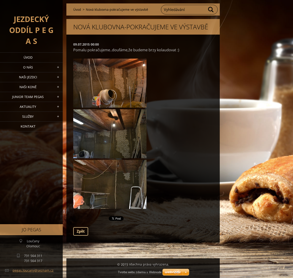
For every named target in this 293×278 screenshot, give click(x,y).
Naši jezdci (28, 77)
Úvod (28, 57)
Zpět (81, 231)
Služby (28, 116)
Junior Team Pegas (28, 97)
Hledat (211, 9)
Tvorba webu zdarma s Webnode (139, 272)
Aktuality (28, 106)
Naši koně (28, 87)
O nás (28, 67)
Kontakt (28, 126)
